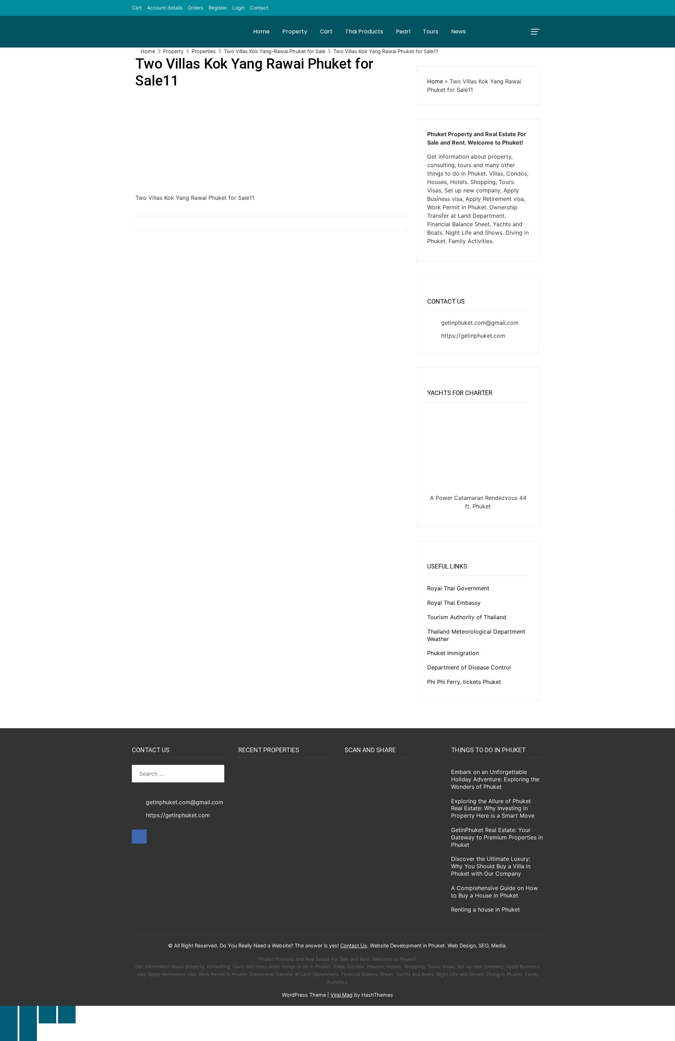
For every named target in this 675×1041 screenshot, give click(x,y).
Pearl (403, 31)
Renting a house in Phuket (485, 909)
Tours (430, 31)
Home (261, 31)
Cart (137, 8)
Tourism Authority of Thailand (466, 617)
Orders (195, 8)
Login (238, 8)
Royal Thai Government (458, 588)
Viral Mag (341, 995)
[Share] (47, 1014)
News (458, 31)
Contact (259, 8)
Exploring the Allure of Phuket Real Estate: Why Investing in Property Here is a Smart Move (492, 808)
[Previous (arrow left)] (9, 1032)
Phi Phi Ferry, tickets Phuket (464, 681)
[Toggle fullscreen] (28, 1014)
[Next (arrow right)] (28, 1032)
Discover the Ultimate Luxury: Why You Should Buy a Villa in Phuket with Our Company (491, 866)
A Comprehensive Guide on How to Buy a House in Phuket (494, 891)
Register (217, 8)
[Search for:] (178, 773)
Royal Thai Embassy (454, 602)
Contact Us (353, 945)
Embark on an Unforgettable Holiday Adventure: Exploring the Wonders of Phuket (495, 779)
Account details (164, 8)
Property (294, 31)
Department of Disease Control (469, 667)
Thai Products (364, 31)
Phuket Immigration (453, 652)
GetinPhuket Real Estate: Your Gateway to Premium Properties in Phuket (497, 837)
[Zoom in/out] (9, 1014)
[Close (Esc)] (67, 1014)
